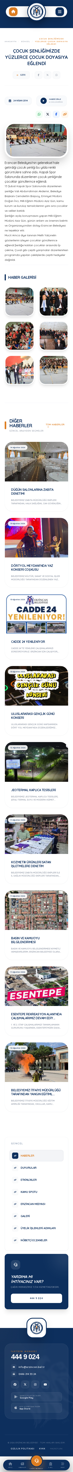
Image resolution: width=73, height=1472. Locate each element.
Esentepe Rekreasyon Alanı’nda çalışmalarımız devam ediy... (36, 1016)
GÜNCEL (25, 41)
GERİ (23, 75)
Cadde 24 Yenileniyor (28, 642)
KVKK (42, 1448)
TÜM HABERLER (55, 424)
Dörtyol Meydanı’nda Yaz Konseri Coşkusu (32, 567)
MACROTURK (56, 1448)
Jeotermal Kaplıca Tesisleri (33, 790)
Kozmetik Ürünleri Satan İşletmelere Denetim (31, 864)
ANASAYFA (11, 41)
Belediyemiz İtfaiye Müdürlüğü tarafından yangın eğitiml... (36, 1092)
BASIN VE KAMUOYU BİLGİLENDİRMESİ (25, 940)
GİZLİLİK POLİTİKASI (22, 1448)
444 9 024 (36, 1298)
